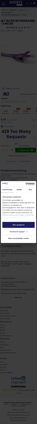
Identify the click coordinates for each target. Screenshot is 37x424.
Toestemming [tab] (7, 189)
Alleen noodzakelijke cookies (18, 238)
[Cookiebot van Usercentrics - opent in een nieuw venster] (26, 184)
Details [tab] (19, 189)
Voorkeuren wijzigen (17, 231)
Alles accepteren (18, 225)
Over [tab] (30, 189)
